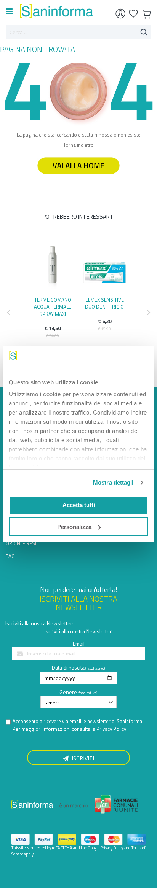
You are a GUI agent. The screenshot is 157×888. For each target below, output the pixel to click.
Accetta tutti (78, 505)
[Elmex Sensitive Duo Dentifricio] (104, 267)
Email (79, 643)
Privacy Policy (111, 729)
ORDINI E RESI (21, 543)
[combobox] (78, 32)
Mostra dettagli (113, 482)
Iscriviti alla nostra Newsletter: (39, 623)
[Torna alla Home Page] (78, 177)
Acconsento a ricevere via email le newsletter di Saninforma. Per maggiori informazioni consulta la (78, 725)
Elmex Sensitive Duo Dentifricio (104, 303)
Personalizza (74, 527)
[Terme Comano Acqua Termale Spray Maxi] (52, 267)
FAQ (10, 556)
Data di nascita (68, 668)
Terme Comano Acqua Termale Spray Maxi (52, 306)
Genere (68, 692)
